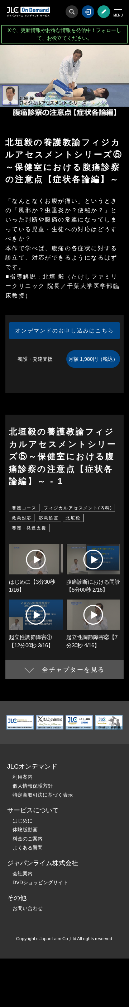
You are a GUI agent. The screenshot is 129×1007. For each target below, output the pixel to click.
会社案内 (23, 873)
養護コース (24, 508)
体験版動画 (25, 830)
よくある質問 (28, 847)
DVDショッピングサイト (40, 882)
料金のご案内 (28, 839)
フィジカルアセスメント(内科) (78, 508)
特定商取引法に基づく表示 (43, 795)
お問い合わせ (28, 908)
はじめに (23, 821)
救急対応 (22, 518)
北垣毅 (73, 518)
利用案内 (23, 777)
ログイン (88, 11)
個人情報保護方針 (33, 786)
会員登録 (103, 11)
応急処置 (48, 518)
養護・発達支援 (29, 528)
